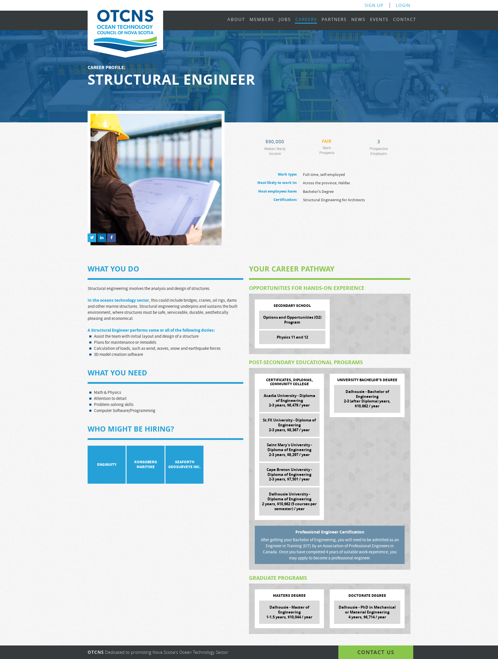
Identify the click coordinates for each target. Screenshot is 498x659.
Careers (306, 19)
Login (403, 5)
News (358, 19)
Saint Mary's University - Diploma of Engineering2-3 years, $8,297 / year (289, 449)
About (236, 19)
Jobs (285, 19)
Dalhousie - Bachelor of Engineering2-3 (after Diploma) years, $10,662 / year (367, 399)
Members (262, 19)
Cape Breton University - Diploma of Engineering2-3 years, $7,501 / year (289, 474)
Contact (404, 19)
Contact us (376, 652)
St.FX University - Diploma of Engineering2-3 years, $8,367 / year (289, 424)
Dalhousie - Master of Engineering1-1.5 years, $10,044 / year (289, 612)
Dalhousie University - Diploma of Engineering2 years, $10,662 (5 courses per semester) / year (289, 501)
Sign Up (374, 5)
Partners (334, 19)
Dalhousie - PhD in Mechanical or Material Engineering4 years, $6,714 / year (367, 612)
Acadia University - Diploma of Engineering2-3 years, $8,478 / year (289, 400)
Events (379, 19)
